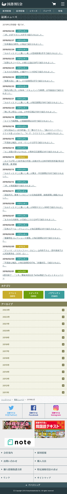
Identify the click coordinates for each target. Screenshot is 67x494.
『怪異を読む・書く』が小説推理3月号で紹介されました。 (29, 81)
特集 (60, 11)
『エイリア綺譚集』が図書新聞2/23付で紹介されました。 (28, 121)
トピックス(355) (33, 294)
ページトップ (34, 485)
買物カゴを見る (54, 4)
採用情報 (50, 453)
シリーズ (33, 11)
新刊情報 (7, 11)
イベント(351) (12, 294)
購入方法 (50, 461)
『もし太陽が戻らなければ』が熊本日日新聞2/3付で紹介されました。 (33, 151)
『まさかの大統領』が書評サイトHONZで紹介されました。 (29, 71)
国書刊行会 (11, 4)
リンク (17, 478)
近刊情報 (20, 11)
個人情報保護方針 (17, 470)
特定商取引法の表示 (50, 470)
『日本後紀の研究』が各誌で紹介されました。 (23, 44)
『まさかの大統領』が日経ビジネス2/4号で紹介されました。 (29, 219)
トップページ (6, 399)
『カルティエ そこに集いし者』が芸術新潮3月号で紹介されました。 (33, 53)
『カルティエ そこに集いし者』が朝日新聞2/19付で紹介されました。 (33, 102)
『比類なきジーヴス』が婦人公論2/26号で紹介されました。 (29, 62)
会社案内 (17, 453)
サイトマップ (50, 478)
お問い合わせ (17, 461)
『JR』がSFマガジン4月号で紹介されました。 (23, 35)
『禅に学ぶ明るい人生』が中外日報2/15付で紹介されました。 (30, 112)
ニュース (47, 10)
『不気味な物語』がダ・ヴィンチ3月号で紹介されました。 (29, 142)
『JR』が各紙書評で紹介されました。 (19, 185)
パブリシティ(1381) (54, 294)
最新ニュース (19, 399)
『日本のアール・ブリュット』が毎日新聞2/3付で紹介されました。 (32, 229)
